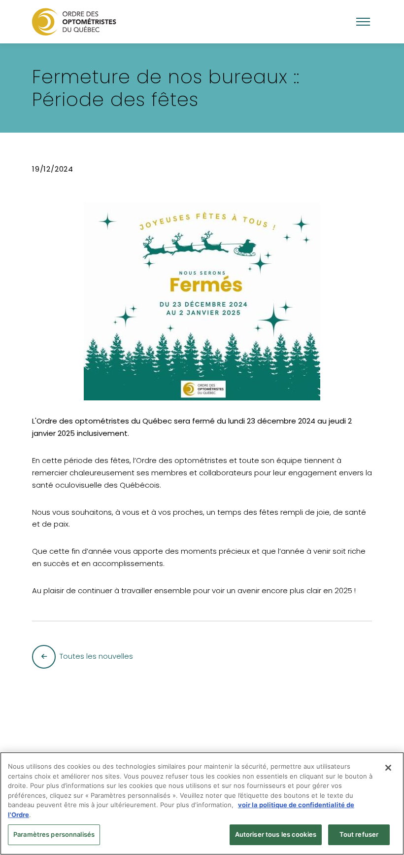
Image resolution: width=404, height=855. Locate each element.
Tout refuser (359, 834)
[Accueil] (74, 21)
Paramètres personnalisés (54, 834)
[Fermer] (388, 768)
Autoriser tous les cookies (275, 834)
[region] (202, 803)
